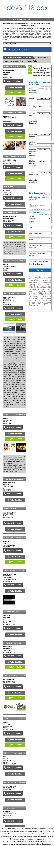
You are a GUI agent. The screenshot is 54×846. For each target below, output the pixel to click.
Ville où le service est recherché (36, 206)
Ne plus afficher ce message (32, 841)
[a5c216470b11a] (9, 145)
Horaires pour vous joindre (38, 261)
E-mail (32, 240)
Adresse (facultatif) (36, 234)
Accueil (3, 19)
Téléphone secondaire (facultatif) (37, 254)
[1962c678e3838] (9, 101)
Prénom (32, 222)
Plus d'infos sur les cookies (12, 841)
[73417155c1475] (9, 328)
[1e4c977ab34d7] (9, 447)
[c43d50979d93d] (9, 600)
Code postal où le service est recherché (39, 198)
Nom (31, 228)
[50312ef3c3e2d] (9, 706)
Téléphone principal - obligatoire (36, 246)
